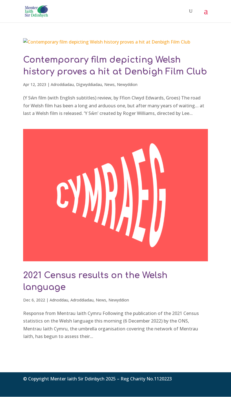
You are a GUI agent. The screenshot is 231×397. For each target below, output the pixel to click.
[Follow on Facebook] (180, 387)
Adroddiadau (62, 84)
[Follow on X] (192, 387)
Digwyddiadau (89, 84)
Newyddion (127, 84)
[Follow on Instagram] (203, 387)
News (109, 84)
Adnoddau (59, 300)
